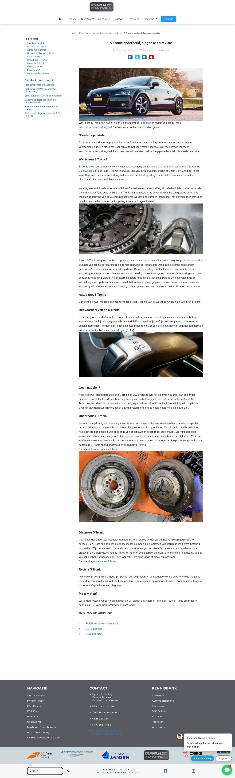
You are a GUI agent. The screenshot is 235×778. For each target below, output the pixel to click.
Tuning (142, 444)
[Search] (68, 771)
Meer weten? (33, 70)
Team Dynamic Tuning (126, 50)
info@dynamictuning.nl (107, 733)
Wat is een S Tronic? (37, 46)
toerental (128, 273)
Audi (171, 166)
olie (170, 427)
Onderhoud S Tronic (37, 60)
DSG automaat (94, 633)
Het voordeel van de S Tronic (41, 53)
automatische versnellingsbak (96, 127)
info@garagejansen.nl (106, 730)
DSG (160, 166)
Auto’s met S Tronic (36, 50)
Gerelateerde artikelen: (38, 73)
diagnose (146, 122)
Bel (93, 605)
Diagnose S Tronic (36, 63)
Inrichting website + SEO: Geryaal (117, 772)
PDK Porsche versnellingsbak (102, 623)
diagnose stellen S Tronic (102, 561)
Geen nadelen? (34, 56)
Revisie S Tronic (34, 66)
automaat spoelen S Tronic (103, 449)
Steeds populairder (36, 43)
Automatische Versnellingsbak (156, 50)
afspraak (95, 585)
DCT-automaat (94, 628)
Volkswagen (86, 170)
